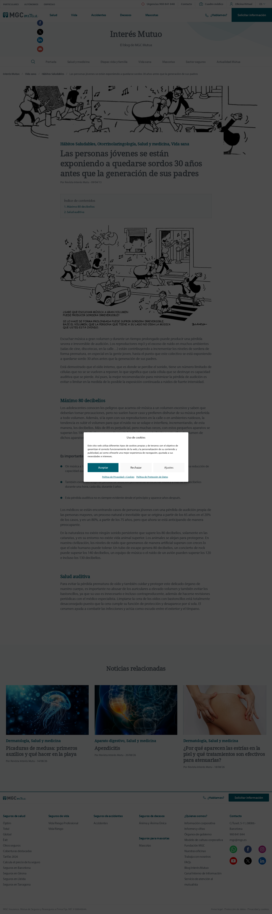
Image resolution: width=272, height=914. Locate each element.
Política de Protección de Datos (152, 476)
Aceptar (103, 467)
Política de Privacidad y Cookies (118, 476)
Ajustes (168, 467)
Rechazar (136, 467)
